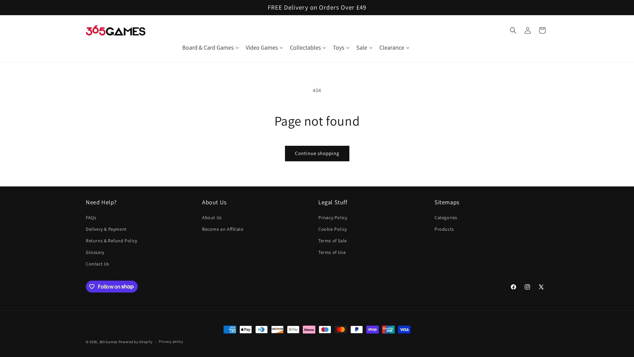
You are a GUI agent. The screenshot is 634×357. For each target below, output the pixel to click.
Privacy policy (171, 341)
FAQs (91, 217)
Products (444, 229)
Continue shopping (317, 153)
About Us (212, 217)
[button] (513, 30)
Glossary (95, 252)
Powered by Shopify (136, 341)
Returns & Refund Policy (111, 241)
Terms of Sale (332, 241)
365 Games (108, 341)
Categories (446, 217)
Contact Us (97, 264)
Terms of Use (332, 252)
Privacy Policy (332, 217)
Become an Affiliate (222, 229)
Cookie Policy (332, 229)
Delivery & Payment (106, 229)
